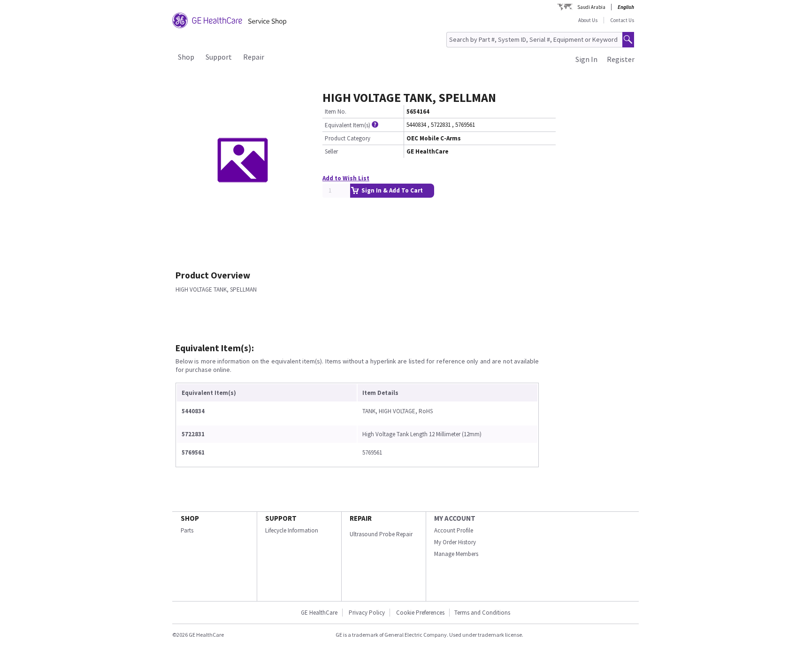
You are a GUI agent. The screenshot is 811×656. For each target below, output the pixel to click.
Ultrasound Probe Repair (381, 534)
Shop (186, 57)
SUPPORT (281, 518)
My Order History (455, 542)
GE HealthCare (319, 613)
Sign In (586, 59)
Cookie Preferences (420, 613)
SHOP (190, 518)
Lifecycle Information (291, 530)
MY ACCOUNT (454, 518)
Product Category (347, 138)
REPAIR (361, 518)
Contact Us (622, 20)
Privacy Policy (366, 613)
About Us (587, 20)
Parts (187, 530)
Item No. (335, 112)
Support (219, 57)
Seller (331, 151)
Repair (253, 57)
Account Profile (453, 530)
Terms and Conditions (482, 613)
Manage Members (456, 554)
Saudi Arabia (591, 7)
